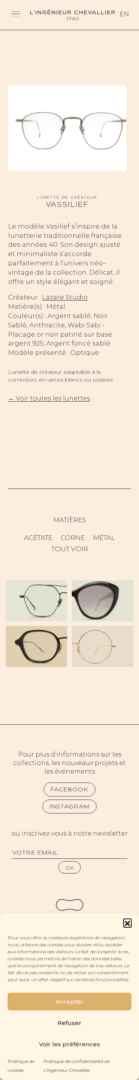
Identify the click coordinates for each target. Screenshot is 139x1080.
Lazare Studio (65, 297)
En (124, 14)
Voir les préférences (69, 1044)
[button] (127, 923)
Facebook (69, 789)
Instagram (69, 806)
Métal (104, 538)
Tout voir (69, 549)
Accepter (70, 1001)
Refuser (69, 1023)
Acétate (38, 538)
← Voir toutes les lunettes (49, 398)
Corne (73, 538)
